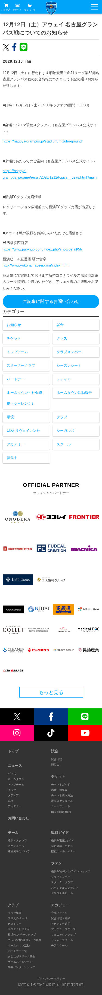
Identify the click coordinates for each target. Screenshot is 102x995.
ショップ (5, 9)
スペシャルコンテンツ (64, 887)
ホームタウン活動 (19, 945)
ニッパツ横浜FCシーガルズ (24, 940)
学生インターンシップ (21, 967)
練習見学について (19, 851)
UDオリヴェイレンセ (23, 431)
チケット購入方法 (62, 795)
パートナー (15, 379)
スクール (64, 444)
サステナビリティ (19, 929)
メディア (64, 379)
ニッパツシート (60, 806)
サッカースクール (62, 940)
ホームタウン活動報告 (74, 393)
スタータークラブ (21, 365)
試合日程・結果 (60, 918)
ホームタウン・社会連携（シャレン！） (24, 398)
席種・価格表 (59, 789)
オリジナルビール (62, 893)
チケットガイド (60, 784)
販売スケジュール (62, 800)
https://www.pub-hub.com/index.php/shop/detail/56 (42, 249)
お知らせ (14, 325)
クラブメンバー (69, 352)
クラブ (62, 417)
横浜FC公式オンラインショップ (70, 871)
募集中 (12, 458)
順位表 (55, 764)
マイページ (29, 10)
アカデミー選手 (60, 923)
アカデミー (15, 444)
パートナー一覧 (17, 950)
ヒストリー (14, 923)
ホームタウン (16, 779)
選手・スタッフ (17, 840)
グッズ (62, 338)
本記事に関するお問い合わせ (51, 301)
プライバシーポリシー (51, 978)
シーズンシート (69, 365)
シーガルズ (65, 431)
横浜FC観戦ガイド (62, 840)
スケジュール (16, 845)
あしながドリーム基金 (21, 956)
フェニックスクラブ (63, 934)
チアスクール (59, 945)
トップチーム (17, 352)
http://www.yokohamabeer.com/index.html (35, 265)
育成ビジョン (59, 912)
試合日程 (56, 759)
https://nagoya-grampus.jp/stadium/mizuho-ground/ (43, 141)
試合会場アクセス (62, 845)
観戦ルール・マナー (63, 851)
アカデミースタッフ (63, 929)
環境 (10, 417)
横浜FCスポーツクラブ (22, 934)
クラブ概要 (14, 912)
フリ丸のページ (17, 918)
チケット (17, 9)
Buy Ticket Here (61, 811)
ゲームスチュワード (20, 961)
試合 (60, 325)
